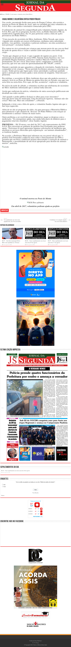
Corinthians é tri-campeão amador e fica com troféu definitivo (58, 220)
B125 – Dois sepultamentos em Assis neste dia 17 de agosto (58, 241)
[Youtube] (38, 643)
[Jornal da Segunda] (35, 5)
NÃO (4, 486)
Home (2, 14)
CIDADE (7, 14)
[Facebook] (34, 643)
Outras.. (3, 495)
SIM (4, 484)
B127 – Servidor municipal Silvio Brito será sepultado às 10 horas (11, 241)
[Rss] (33, 643)
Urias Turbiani (38, 640)
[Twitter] (36, 643)
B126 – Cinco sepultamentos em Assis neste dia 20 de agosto (35, 241)
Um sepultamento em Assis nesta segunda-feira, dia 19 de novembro (12, 220)
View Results (35, 493)
